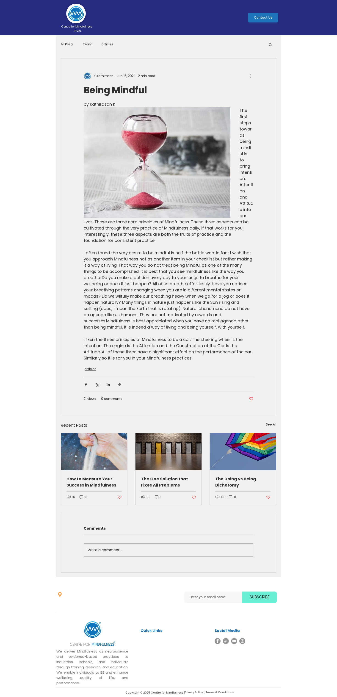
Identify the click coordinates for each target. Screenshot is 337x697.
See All (271, 424)
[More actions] (250, 76)
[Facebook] (218, 641)
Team (87, 44)
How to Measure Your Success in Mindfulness (91, 482)
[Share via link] (119, 384)
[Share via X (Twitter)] (97, 384)
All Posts (67, 44)
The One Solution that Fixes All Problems (164, 482)
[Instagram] (242, 641)
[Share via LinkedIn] (108, 384)
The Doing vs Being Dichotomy (235, 482)
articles (107, 44)
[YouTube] (234, 641)
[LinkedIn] (226, 641)
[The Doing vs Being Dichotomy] (243, 451)
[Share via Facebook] (86, 384)
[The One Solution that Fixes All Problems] (168, 451)
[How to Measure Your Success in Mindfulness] (94, 451)
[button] (270, 44)
